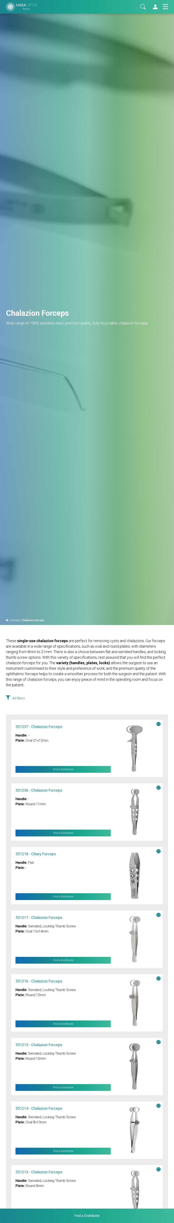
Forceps (15, 620)
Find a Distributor (63, 769)
